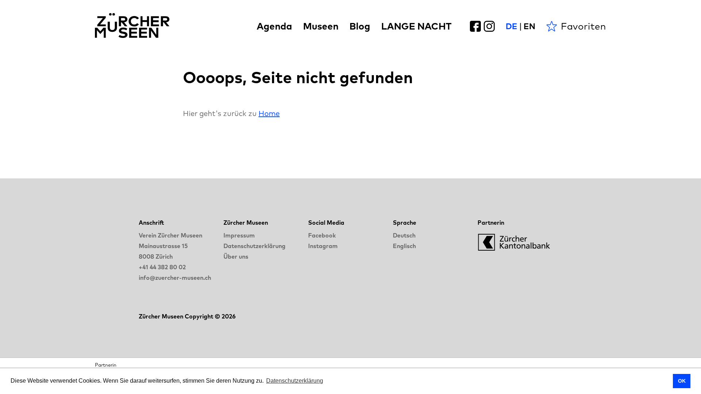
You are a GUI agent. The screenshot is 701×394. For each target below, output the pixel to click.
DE (511, 26)
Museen (320, 26)
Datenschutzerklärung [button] (294, 381)
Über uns (235, 256)
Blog (359, 26)
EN (529, 26)
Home (269, 113)
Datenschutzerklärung (254, 246)
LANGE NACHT (416, 26)
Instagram (323, 246)
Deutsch (404, 235)
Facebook (322, 235)
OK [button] (682, 381)
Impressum (239, 235)
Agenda (274, 26)
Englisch (404, 246)
